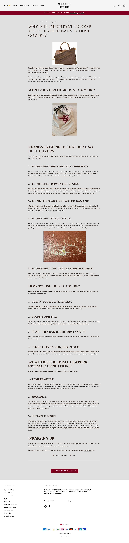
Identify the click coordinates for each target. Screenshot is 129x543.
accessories (31, 22)
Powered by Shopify (64, 536)
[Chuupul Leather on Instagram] (45, 506)
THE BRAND (24, 5)
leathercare (47, 22)
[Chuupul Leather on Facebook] (49, 506)
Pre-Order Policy (8, 495)
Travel (57, 22)
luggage (53, 22)
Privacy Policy (7, 513)
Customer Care (38, 5)
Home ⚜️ (7, 5)
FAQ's (5, 498)
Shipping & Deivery (9, 490)
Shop (15, 5)
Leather (42, 22)
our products (87, 450)
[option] (64, 13)
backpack (37, 22)
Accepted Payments (9, 516)
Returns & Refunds (9, 493)
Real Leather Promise (10, 507)
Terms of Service (8, 510)
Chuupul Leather (64, 5)
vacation (62, 22)
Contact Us (7, 501)
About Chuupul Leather (10, 504)
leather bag (48, 77)
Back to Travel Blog (65, 471)
